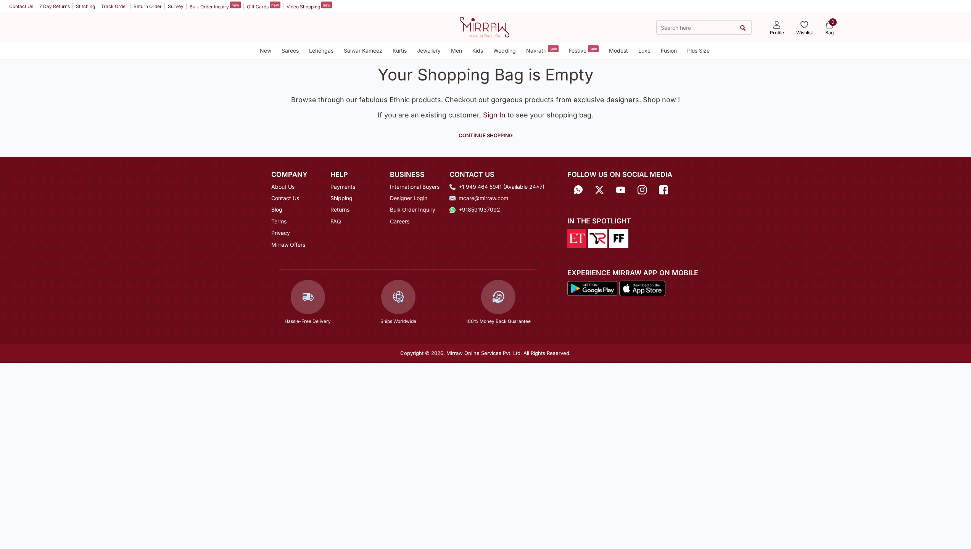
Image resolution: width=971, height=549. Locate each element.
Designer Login (408, 198)
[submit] (742, 28)
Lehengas (321, 50)
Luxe (644, 50)
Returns (339, 209)
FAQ (335, 221)
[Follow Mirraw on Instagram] (642, 189)
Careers (399, 221)
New (265, 50)
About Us (283, 186)
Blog (276, 209)
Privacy (280, 233)
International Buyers (415, 186)
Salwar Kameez (363, 50)
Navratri (541, 50)
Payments (342, 186)
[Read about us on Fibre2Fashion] (618, 237)
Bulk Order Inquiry (214, 6)
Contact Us (21, 6)
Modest (618, 50)
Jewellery (429, 50)
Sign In (495, 115)
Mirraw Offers (288, 244)
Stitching (85, 6)
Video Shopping (308, 6)
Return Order (148, 6)
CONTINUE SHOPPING (486, 135)
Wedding (504, 50)
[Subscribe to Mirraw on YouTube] (620, 189)
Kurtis (400, 50)
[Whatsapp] (578, 189)
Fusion (669, 50)
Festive (583, 50)
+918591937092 (479, 209)
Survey (176, 6)
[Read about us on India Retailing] (597, 237)
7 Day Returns (54, 6)
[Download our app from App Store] (642, 288)
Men (456, 50)
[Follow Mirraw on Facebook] (663, 189)
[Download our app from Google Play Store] (592, 288)
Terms (279, 221)
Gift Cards (263, 6)
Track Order (114, 6)
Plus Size (698, 50)
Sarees (290, 50)
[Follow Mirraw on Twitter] (599, 189)
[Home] (484, 26)
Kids (477, 50)
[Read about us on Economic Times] (576, 237)
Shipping (341, 198)
